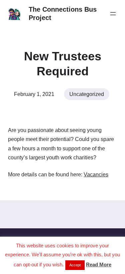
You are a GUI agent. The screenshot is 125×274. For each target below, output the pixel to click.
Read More (98, 264)
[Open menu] (113, 14)
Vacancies (96, 174)
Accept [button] (75, 265)
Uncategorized (86, 94)
